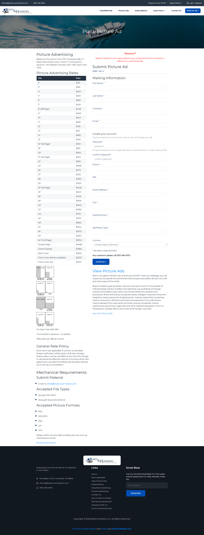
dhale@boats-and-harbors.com (61, 384)
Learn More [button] (158, 11)
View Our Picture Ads (103, 313)
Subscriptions (141, 11)
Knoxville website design (84, 529)
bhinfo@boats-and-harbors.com (15, 3)
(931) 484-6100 (39, 3)
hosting (104, 529)
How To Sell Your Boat (101, 498)
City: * (95, 202)
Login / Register (195, 3)
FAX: (94, 177)
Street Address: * (100, 190)
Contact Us (176, 11)
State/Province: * (100, 215)
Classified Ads (106, 11)
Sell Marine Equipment (101, 501)
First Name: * (98, 83)
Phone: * (96, 164)
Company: (97, 108)
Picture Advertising (99, 491)
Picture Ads (123, 11)
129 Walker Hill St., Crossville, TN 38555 (56, 478)
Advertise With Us (99, 505)
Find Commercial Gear (101, 508)
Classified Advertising (101, 488)
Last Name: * (98, 96)
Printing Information (46, 443)
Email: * (96, 121)
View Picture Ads (108, 271)
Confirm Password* (102, 155)
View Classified (98, 477)
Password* (97, 142)
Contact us (96, 495)
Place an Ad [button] (192, 11)
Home (94, 474)
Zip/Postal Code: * (101, 228)
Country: (97, 240)
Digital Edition (175, 3)
